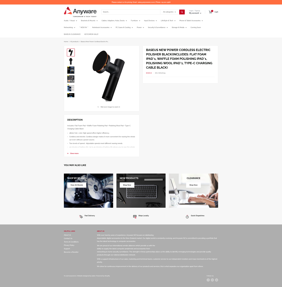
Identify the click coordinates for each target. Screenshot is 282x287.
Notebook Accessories (100, 27)
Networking (68, 27)
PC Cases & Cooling (123, 27)
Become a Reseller (71, 252)
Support (67, 249)
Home (66, 41)
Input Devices (149, 21)
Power (139, 27)
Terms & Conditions (71, 242)
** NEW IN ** (83, 27)
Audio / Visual (69, 21)
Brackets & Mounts (88, 21)
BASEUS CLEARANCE (72, 34)
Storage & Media (178, 27)
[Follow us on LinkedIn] (216, 279)
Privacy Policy (69, 245)
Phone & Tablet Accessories (189, 21)
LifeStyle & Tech (167, 21)
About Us (67, 235)
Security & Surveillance (156, 27)
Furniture (134, 21)
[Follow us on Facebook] (208, 279)
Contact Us (68, 238)
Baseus (149, 73)
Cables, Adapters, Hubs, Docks (113, 21)
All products (74, 41)
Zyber (94, 276)
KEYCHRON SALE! (91, 34)
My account (194, 13)
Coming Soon (196, 27)
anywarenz (72, 276)
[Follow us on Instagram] (212, 279)
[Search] (182, 12)
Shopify (107, 276)
